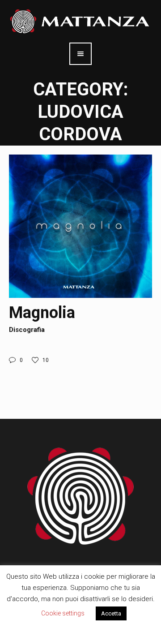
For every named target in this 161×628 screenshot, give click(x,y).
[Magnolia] (80, 226)
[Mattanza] (80, 20)
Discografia (27, 330)
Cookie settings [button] (63, 613)
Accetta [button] (111, 613)
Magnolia (42, 312)
